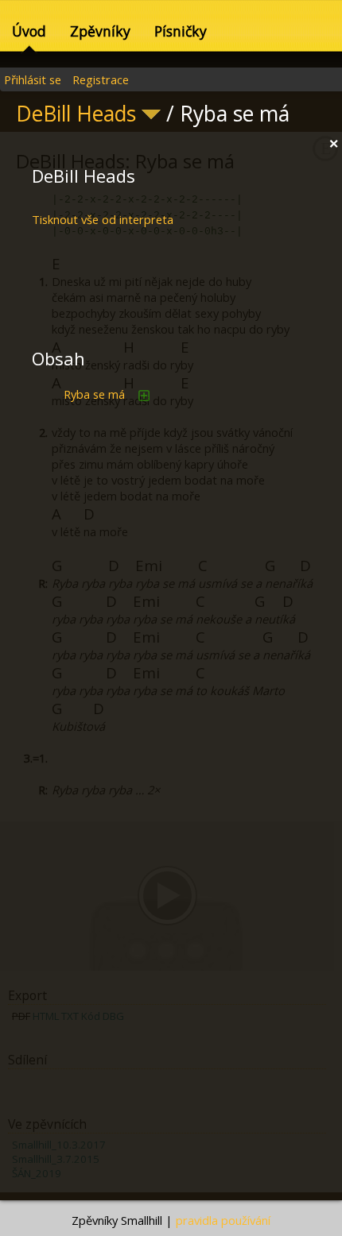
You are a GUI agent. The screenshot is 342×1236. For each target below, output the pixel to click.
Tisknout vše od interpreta (102, 219)
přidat (144, 395)
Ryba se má (94, 394)
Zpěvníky (100, 31)
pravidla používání (223, 1220)
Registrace (100, 79)
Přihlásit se (32, 79)
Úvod (29, 31)
